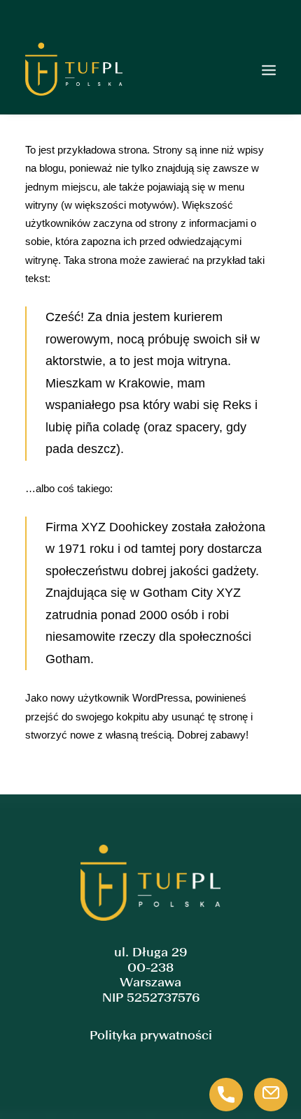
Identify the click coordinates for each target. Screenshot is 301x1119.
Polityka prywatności (151, 1036)
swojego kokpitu (112, 716)
